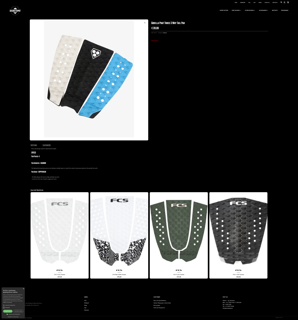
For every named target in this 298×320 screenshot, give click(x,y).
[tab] (34, 145)
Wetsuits (275, 2)
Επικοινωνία (284, 10)
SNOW (260, 2)
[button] (144, 22)
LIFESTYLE (267, 2)
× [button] (23, 288)
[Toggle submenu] (240, 10)
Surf (236, 2)
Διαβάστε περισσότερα (7, 302)
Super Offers (224, 10)
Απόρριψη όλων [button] (18, 311)
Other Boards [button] (249, 10)
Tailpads (165, 32)
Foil (249, 2)
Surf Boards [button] (236, 10)
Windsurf (242, 2)
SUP (254, 2)
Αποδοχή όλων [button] (7, 311)
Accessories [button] (263, 10)
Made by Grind (279, 317)
